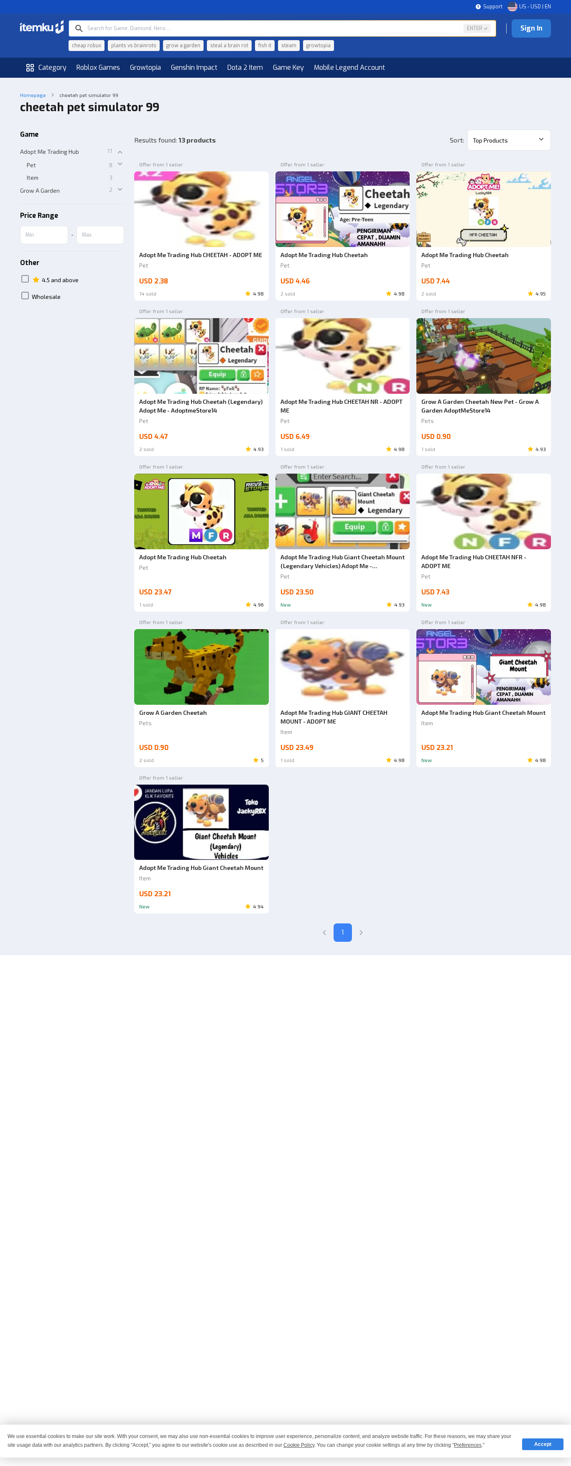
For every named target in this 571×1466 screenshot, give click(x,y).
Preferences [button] (468, 1445)
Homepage (33, 95)
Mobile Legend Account (349, 67)
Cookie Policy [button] (298, 1445)
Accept (542, 1444)
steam (288, 45)
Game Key (288, 67)
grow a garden (183, 45)
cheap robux (86, 45)
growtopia (318, 45)
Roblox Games (98, 67)
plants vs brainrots (133, 45)
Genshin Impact (194, 67)
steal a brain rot (229, 45)
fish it (264, 45)
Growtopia (145, 67)
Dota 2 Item (245, 67)
